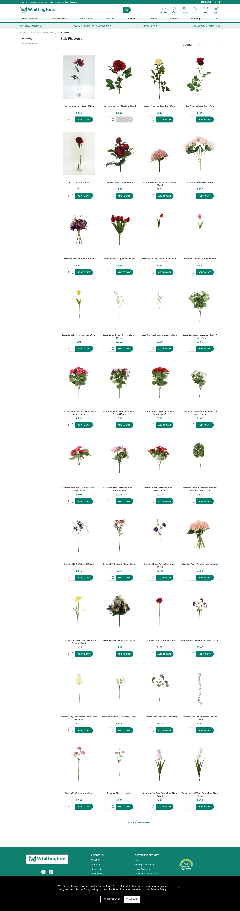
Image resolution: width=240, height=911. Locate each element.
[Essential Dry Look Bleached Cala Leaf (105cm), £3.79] (79, 687)
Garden (153, 18)
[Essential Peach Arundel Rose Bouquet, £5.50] (200, 535)
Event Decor (86, 18)
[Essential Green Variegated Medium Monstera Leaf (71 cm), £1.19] (200, 458)
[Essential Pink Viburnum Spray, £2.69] (79, 764)
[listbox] (206, 45)
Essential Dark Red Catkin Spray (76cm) (199, 640)
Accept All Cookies (132, 899)
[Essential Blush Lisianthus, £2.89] (119, 764)
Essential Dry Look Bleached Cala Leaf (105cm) (79, 718)
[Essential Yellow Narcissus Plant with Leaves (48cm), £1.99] (79, 611)
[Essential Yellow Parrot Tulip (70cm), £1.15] (79, 306)
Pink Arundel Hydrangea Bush (200, 182)
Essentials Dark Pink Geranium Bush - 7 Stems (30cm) (79, 489)
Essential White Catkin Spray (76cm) (119, 716)
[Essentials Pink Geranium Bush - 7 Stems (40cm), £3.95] (119, 382)
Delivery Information (144, 864)
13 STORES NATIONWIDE (31, 26)
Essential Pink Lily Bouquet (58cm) (119, 640)
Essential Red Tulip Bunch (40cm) (119, 258)
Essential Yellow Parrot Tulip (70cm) (79, 335)
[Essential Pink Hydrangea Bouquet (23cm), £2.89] (159, 153)
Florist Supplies (29, 18)
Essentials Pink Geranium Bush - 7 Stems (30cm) (119, 489)
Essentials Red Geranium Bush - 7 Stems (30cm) (159, 489)
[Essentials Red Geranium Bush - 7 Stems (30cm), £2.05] (159, 458)
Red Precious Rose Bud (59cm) (199, 106)
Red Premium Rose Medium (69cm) (119, 106)
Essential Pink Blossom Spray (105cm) (160, 335)
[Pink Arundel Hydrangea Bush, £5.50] (200, 153)
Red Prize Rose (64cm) (79, 182)
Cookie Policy (97, 873)
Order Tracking (185, 874)
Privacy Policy (158, 889)
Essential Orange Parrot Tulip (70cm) (159, 258)
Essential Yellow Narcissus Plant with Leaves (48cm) (79, 641)
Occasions (110, 18)
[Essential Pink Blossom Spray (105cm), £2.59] (159, 306)
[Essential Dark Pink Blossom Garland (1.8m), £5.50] (200, 687)
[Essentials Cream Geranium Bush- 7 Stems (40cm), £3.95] (200, 306)
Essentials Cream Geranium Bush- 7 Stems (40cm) (200, 336)
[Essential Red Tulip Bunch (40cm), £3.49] (119, 229)
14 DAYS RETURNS (150, 26)
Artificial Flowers (58, 18)
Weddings (196, 18)
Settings (111, 899)
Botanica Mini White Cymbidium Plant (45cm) (200, 794)
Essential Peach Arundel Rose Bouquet (200, 564)
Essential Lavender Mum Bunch (79, 258)
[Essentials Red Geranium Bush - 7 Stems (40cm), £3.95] (159, 382)
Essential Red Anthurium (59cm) (159, 640)
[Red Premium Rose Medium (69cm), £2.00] (119, 77)
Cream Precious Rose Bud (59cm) (159, 106)
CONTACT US (206, 2)
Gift (216, 18)
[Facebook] (43, 872)
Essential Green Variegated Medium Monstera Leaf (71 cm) (200, 489)
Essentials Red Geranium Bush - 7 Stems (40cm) (159, 412)
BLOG (217, 2)
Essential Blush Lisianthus (119, 793)
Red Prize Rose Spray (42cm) (119, 182)
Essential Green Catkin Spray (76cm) (159, 716)
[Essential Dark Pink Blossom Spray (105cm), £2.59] (119, 306)
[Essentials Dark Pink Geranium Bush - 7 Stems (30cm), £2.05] (79, 458)
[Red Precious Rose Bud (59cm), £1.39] (200, 77)
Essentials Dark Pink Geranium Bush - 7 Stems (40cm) (79, 412)
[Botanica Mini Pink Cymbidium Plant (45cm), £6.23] (159, 764)
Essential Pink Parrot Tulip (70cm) (200, 258)
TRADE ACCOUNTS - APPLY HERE (205, 26)
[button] (198, 865)
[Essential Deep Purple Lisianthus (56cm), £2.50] (159, 535)
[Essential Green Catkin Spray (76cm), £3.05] (159, 687)
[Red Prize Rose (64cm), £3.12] (79, 153)
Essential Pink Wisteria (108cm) (79, 564)
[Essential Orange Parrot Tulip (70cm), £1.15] (159, 229)
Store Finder (97, 869)
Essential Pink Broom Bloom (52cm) (119, 564)
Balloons (132, 18)
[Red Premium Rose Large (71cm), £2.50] (79, 77)
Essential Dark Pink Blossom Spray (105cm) (119, 336)
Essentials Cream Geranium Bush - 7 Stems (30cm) (200, 412)
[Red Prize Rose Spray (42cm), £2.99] (119, 153)
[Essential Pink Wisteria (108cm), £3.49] (79, 535)
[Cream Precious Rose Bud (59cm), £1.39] (159, 77)
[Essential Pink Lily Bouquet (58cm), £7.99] (119, 611)
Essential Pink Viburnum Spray (79, 793)
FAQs (137, 860)
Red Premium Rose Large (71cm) (79, 106)
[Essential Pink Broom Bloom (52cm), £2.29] (119, 535)
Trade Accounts (142, 869)
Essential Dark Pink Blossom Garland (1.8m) (200, 718)
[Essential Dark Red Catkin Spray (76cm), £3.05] (200, 611)
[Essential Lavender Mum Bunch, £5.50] (79, 229)
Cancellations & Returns (146, 873)
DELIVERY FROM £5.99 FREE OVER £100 (92, 26)
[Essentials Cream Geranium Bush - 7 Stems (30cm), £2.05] (200, 382)
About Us (95, 860)
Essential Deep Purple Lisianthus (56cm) (159, 565)
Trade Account (71, 2)
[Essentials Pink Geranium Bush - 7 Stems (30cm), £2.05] (119, 458)
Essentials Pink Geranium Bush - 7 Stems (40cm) (119, 412)
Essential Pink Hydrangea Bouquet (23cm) (159, 183)
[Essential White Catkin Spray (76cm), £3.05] (119, 687)
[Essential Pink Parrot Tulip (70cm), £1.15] (200, 229)
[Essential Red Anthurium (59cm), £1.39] (159, 611)
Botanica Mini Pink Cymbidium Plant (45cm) (159, 794)
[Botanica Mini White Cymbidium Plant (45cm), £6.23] (200, 764)
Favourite (182, 856)
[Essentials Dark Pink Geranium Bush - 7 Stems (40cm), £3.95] (79, 382)
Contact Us (96, 864)
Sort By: (187, 45)
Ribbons (174, 18)
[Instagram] (51, 872)
